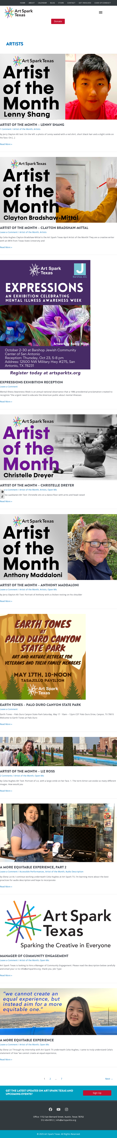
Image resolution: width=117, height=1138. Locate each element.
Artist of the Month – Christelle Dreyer (37, 485)
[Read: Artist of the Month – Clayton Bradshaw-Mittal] (58, 189)
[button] (50, 1109)
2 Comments (6, 775)
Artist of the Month (23, 129)
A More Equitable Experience (27, 1040)
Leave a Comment (9, 232)
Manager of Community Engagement (34, 955)
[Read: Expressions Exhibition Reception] (45, 318)
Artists (37, 129)
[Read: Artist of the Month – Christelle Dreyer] (58, 447)
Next (109, 1078)
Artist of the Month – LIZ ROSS (27, 771)
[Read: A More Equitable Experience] (58, 1011)
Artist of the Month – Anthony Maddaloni (39, 585)
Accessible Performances (32, 871)
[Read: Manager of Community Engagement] (58, 924)
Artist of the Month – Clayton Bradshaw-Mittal (44, 227)
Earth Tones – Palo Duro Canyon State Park (40, 704)
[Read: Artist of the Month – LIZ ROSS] (58, 751)
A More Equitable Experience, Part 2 (33, 867)
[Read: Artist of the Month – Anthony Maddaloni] (58, 546)
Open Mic (52, 489)
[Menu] (100, 12)
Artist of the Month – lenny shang (32, 124)
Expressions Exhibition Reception (31, 382)
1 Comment (5, 129)
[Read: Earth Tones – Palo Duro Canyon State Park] (43, 656)
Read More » (6, 144)
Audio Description (74, 871)
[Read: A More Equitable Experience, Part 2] (58, 832)
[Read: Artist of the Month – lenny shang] (58, 86)
